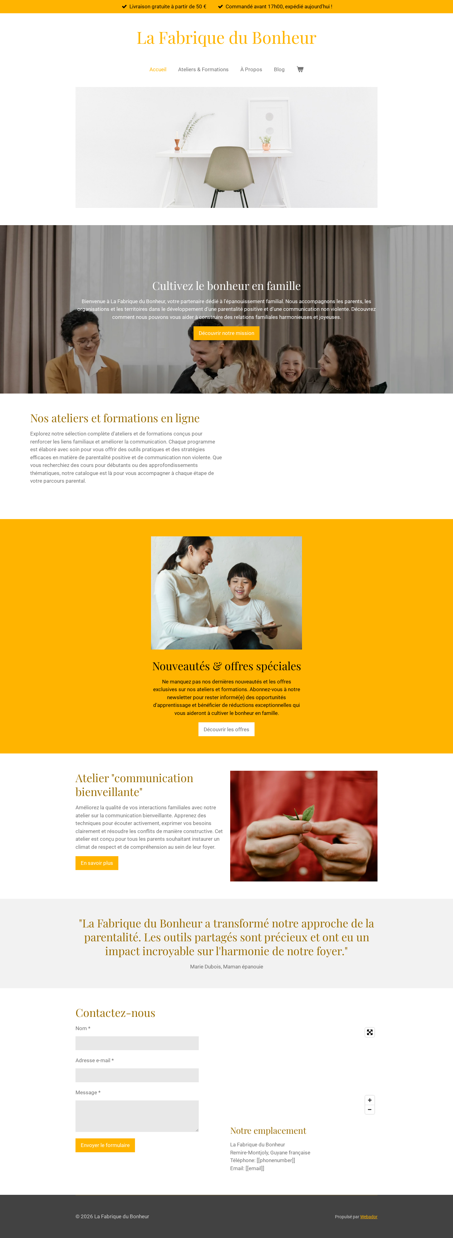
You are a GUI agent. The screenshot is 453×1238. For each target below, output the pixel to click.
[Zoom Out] (369, 1109)
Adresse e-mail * (95, 1060)
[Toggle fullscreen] (369, 1032)
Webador (368, 1216)
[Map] (303, 1071)
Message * (88, 1092)
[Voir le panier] (300, 69)
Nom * (83, 1028)
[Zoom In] (369, 1100)
